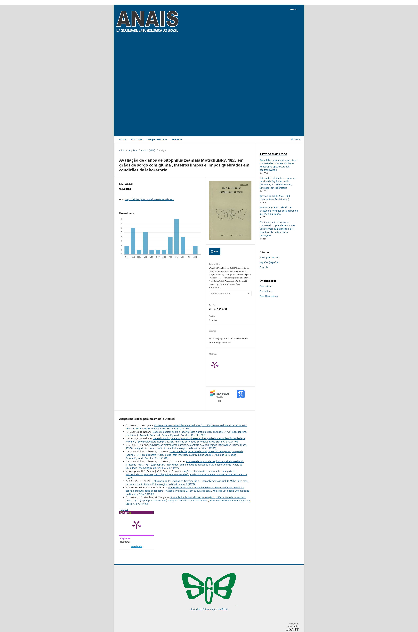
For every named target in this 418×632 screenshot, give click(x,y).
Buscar (297, 139)
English (264, 267)
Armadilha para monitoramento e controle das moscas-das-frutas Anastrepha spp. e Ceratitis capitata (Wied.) (278, 164)
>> (126, 509)
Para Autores (266, 291)
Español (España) (269, 262)
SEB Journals (156, 139)
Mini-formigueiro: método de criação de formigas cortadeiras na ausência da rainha (279, 210)
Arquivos (133, 150)
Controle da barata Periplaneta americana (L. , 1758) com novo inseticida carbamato (200, 425)
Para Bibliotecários (269, 295)
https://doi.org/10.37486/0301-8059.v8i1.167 (149, 199)
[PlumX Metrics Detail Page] (219, 365)
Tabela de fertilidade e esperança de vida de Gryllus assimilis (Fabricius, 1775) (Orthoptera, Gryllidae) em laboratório (278, 182)
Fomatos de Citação (221, 293)
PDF (216, 251)
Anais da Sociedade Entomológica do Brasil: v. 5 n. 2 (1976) (207, 441)
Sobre (176, 139)
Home (122, 139)
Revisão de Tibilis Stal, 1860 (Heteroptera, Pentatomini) (275, 197)
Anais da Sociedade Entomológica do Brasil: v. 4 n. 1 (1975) (162, 484)
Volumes (136, 139)
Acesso (293, 9)
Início (121, 150)
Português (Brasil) (269, 257)
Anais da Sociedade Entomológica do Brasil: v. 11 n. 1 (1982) (173, 435)
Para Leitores (266, 286)
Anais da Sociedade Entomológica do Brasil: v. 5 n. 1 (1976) (158, 428)
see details (136, 546)
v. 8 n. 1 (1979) (148, 150)
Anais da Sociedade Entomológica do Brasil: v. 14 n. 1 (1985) (183, 448)
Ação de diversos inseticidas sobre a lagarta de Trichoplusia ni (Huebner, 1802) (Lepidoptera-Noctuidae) (181, 473)
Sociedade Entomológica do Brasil (209, 609)
